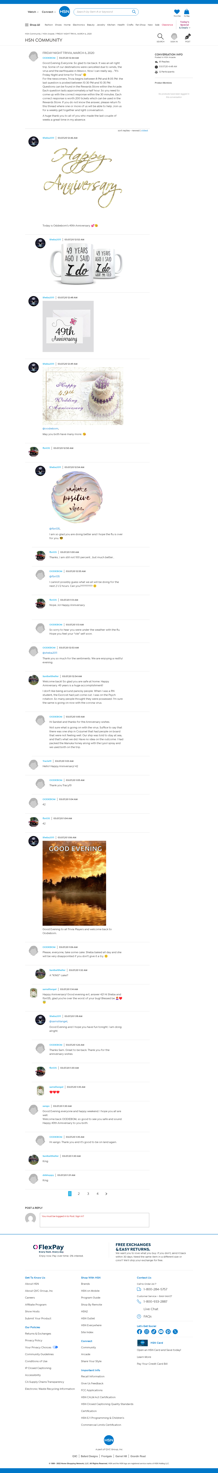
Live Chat (151, 1309)
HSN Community (33, 34)
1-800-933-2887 (155, 1301)
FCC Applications (92, 1390)
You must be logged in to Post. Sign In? (63, 1216)
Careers (30, 1297)
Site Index (87, 1332)
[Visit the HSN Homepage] (64, 16)
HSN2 (84, 1311)
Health (121, 24)
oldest (144, 130)
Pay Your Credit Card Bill (152, 1363)
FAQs (148, 1316)
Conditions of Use (36, 1361)
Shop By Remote (91, 1304)
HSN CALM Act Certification (98, 1397)
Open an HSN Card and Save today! (159, 1350)
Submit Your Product (38, 1318)
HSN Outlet (88, 1318)
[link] (186, 13)
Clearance (167, 24)
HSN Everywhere (91, 1325)
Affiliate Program (35, 1304)
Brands (85, 1283)
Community (88, 1347)
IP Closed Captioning (38, 1368)
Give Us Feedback (92, 1383)
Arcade (85, 1354)
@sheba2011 (50, 652)
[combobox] (105, 12)
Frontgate (106, 1456)
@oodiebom (50, 428)
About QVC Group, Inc (39, 1290)
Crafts (130, 24)
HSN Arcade (48, 34)
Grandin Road (138, 1456)
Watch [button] (32, 11)
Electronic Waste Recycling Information (50, 1388)
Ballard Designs (89, 1456)
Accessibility (33, 1375)
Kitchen (111, 24)
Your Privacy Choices (38, 1347)
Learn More (144, 1357)
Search (133, 11)
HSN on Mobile (90, 1290)
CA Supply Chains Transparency (44, 1381)
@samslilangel (58, 1021)
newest (136, 130)
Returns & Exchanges (38, 1333)
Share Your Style (91, 1361)
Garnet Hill (121, 1456)
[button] (186, 18)
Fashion (49, 24)
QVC (74, 1456)
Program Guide (90, 1297)
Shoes (58, 24)
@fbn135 (54, 528)
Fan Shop (140, 24)
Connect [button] (48, 11)
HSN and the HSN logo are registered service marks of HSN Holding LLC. (109, 1463)
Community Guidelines (39, 1354)
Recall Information (92, 1376)
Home (67, 24)
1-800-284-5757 (155, 1289)
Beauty (91, 24)
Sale (157, 24)
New (150, 24)
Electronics (79, 24)
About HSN (32, 1283)
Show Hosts (32, 1311)
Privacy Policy (33, 1340)
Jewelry (101, 24)
